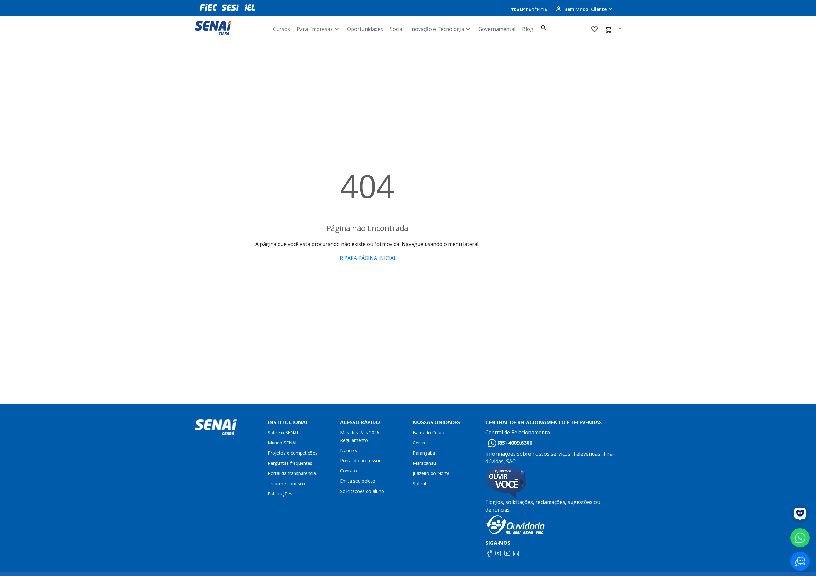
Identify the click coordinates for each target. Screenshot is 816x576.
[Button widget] (800, 561)
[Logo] (231, 27)
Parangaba (424, 453)
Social (397, 28)
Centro (420, 443)
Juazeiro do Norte (431, 473)
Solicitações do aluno (362, 491)
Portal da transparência (292, 473)
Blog (527, 28)
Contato (348, 471)
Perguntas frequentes (290, 463)
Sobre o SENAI (283, 432)
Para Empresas (318, 29)
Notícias (348, 450)
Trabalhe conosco (286, 483)
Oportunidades (365, 28)
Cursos (281, 28)
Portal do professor (360, 460)
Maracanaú (424, 463)
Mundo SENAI (282, 443)
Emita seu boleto (357, 481)
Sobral (419, 483)
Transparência (529, 10)
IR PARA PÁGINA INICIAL (367, 258)
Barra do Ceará (428, 432)
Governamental (496, 28)
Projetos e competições (292, 453)
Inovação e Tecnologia (441, 29)
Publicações (280, 494)
